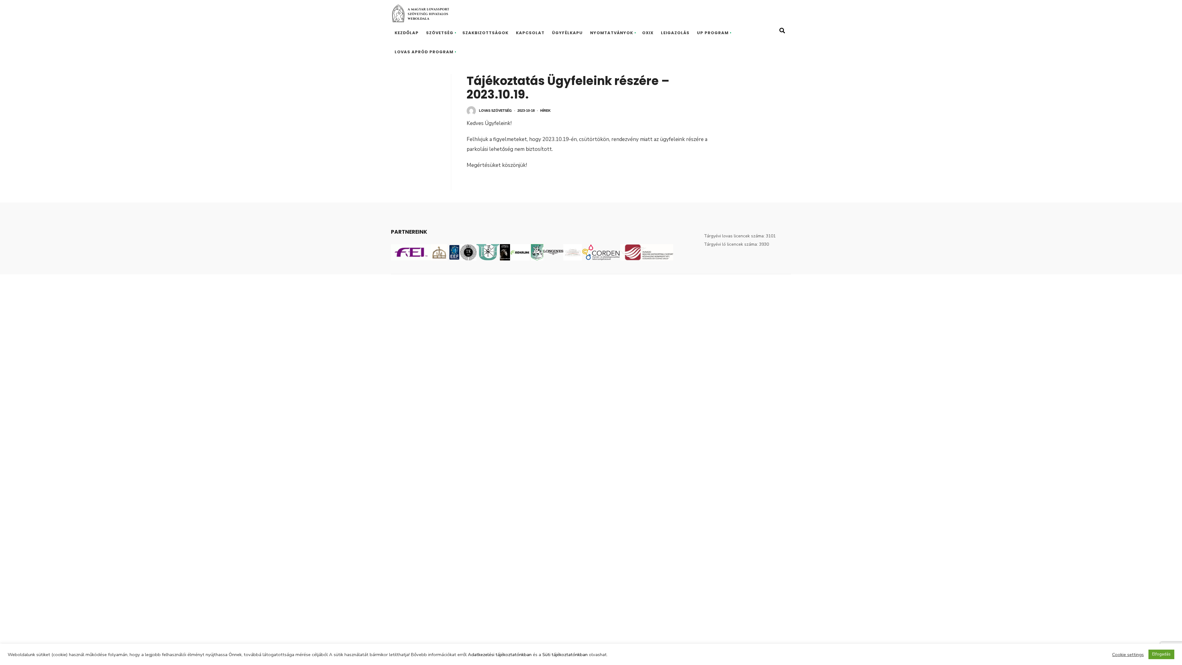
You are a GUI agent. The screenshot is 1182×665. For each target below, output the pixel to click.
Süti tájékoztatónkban (565, 654)
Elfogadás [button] (1161, 654)
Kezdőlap (407, 33)
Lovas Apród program (424, 52)
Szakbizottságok (485, 33)
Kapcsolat (530, 33)
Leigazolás (675, 33)
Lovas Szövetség (495, 110)
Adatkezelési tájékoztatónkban (500, 654)
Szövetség (439, 33)
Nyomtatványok (611, 33)
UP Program (713, 33)
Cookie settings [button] (1128, 654)
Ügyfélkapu (567, 33)
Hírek (545, 110)
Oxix (647, 33)
